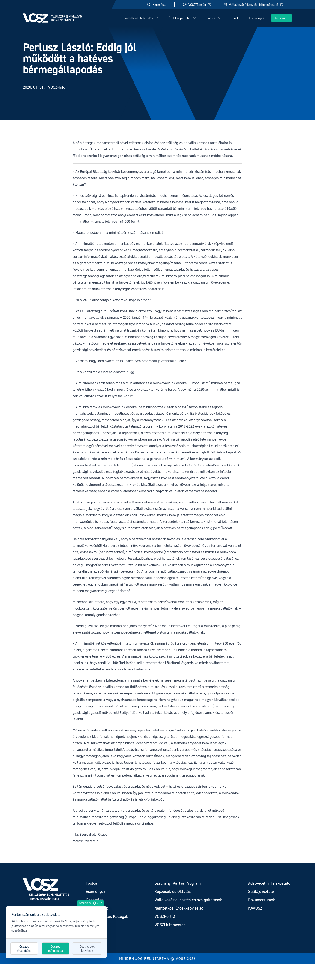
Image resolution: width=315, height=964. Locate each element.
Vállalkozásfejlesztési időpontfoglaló (253, 4)
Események (256, 18)
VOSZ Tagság (197, 4)
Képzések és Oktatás (173, 891)
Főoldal (92, 883)
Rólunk (211, 18)
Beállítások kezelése (87, 948)
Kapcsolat (281, 18)
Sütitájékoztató (261, 891)
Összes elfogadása (55, 948)
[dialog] (56, 932)
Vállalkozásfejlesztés (139, 18)
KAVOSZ (255, 908)
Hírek (235, 18)
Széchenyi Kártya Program (178, 883)
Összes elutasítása (24, 948)
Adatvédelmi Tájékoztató (269, 883)
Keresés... (159, 4)
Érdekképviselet (180, 18)
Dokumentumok (261, 899)
